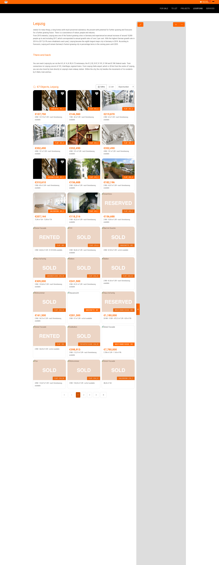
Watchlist (205, 2)
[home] (6, 2)
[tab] (101, 86)
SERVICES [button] (210, 8)
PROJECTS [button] (185, 8)
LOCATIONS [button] (198, 8)
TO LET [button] (174, 8)
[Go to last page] (103, 395)
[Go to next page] (96, 395)
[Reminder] (62, 93)
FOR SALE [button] (164, 8)
